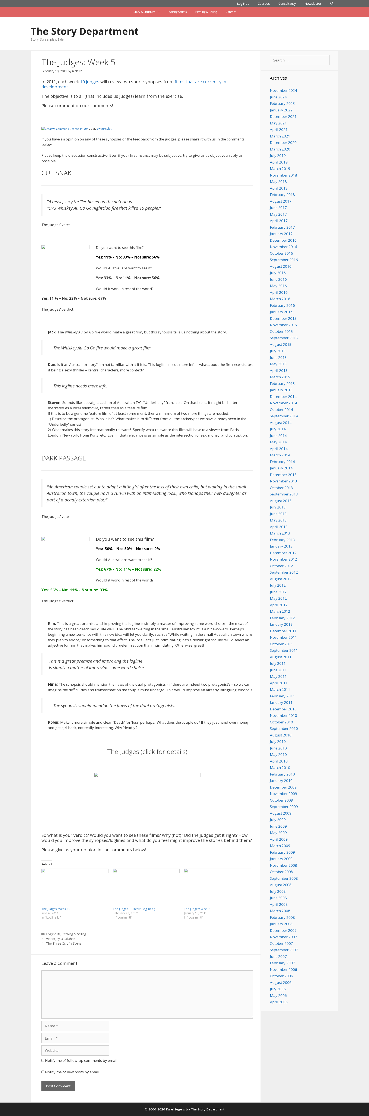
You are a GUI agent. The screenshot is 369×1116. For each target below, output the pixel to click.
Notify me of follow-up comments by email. (81, 1060)
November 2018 (283, 175)
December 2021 (283, 116)
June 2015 (278, 357)
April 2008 (279, 904)
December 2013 (283, 474)
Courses (264, 3)
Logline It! (53, 934)
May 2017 (278, 214)
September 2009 (284, 806)
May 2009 (278, 832)
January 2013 (281, 546)
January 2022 (281, 110)
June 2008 (278, 897)
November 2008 (283, 865)
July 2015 (278, 350)
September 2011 (284, 650)
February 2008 (282, 917)
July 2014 (278, 429)
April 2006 (279, 1001)
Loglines (243, 3)
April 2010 (279, 761)
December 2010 (283, 709)
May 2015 (278, 363)
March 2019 (280, 168)
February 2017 (282, 227)
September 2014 (284, 415)
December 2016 (283, 240)
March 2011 (280, 689)
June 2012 (278, 591)
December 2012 (283, 552)
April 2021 (279, 129)
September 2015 (284, 337)
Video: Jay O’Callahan (60, 939)
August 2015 (280, 344)
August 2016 (280, 266)
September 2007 (284, 949)
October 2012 (281, 565)
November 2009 (283, 793)
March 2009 (280, 845)
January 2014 (281, 468)
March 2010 (280, 767)
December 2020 (283, 142)
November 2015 (283, 324)
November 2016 (283, 246)
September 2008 (284, 878)
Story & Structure (144, 12)
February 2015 (282, 383)
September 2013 (284, 494)
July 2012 (278, 585)
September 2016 (284, 259)
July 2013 (278, 507)
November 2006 (283, 969)
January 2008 (281, 923)
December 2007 (283, 930)
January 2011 (281, 702)
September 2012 (284, 572)
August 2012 (280, 578)
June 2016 (278, 279)
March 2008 (280, 910)
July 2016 (278, 272)
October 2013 (281, 487)
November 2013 (283, 481)
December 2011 (283, 630)
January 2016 (281, 311)
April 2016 (279, 292)
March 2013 (280, 533)
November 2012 (283, 559)
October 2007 (281, 943)
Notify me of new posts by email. (72, 1071)
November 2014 (283, 402)
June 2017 (278, 207)
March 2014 (280, 455)
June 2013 (278, 513)
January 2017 (281, 233)
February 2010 (282, 774)
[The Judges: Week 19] (74, 888)
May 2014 (278, 442)
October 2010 (281, 722)
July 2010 (278, 741)
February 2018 (282, 194)
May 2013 (278, 520)
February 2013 (282, 539)
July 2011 (278, 663)
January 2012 (281, 624)
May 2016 (278, 285)
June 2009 (278, 826)
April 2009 (279, 839)
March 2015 (280, 376)
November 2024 (283, 90)
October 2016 (281, 253)
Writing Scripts (177, 12)
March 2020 (280, 149)
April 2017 (279, 220)
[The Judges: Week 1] (217, 888)
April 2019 (279, 162)
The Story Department (84, 31)
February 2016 (282, 305)
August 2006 (280, 982)
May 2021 (278, 123)
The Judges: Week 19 (55, 909)
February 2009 (282, 852)
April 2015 (279, 370)
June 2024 (278, 97)
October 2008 (281, 871)
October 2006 (281, 975)
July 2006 (278, 988)
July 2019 (278, 155)
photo (84, 128)
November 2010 (283, 715)
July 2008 (278, 891)
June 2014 (278, 435)
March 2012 (280, 611)
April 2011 (279, 683)
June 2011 (278, 670)
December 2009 (283, 787)
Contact (231, 12)
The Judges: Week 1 (197, 909)
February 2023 (282, 103)
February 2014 (282, 461)
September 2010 (284, 728)
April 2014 (279, 448)
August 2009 (280, 813)
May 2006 (278, 995)
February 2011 (282, 696)
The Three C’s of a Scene (63, 943)
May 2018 (278, 181)
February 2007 (282, 962)
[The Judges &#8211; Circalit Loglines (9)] (146, 888)
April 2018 (279, 188)
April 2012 (279, 604)
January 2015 (281, 389)
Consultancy (287, 3)
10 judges (89, 82)
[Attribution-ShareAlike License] (60, 128)
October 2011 (281, 643)
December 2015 (283, 318)
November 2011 (283, 637)
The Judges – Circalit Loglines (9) (135, 909)
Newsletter (313, 3)
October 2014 (281, 409)
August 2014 (280, 422)
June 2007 (278, 956)
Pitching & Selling (206, 12)
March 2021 (280, 136)
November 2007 (283, 936)
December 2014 (283, 396)
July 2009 (278, 819)
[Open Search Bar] (332, 3)
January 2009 (281, 858)
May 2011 (278, 676)
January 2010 (281, 780)
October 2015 (281, 331)
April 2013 (279, 526)
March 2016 (280, 298)
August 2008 (280, 884)
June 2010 (278, 748)
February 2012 (282, 617)
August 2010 (280, 735)
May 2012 (278, 598)
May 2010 (278, 754)
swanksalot (104, 128)
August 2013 (280, 500)
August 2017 (280, 201)
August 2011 (280, 656)
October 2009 (281, 800)
